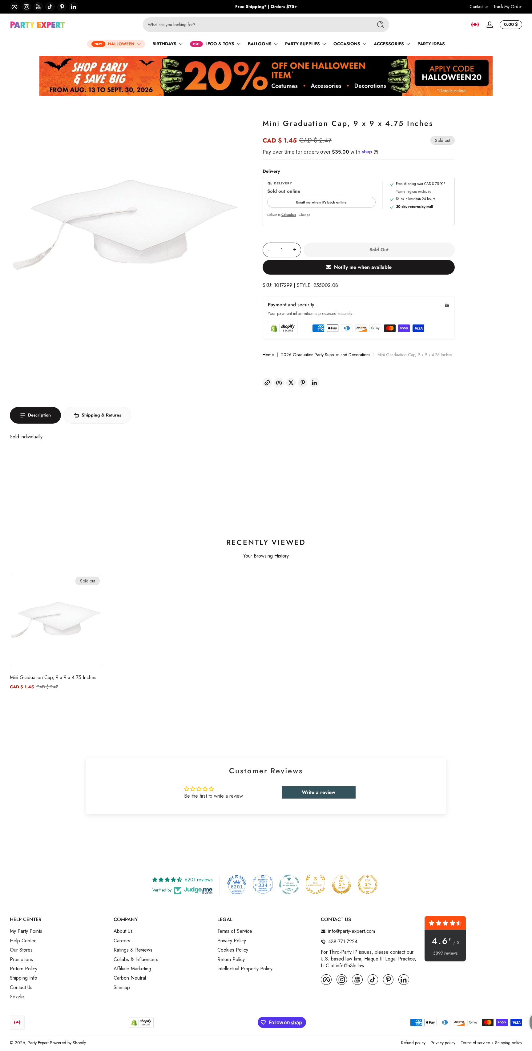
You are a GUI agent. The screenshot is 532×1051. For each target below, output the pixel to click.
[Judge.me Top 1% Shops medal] (341, 884)
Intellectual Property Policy (244, 968)
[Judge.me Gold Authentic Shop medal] (315, 884)
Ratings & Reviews (133, 950)
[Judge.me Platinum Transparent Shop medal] (289, 884)
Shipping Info (23, 978)
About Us (123, 931)
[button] (475, 24)
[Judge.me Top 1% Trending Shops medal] (367, 884)
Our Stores (21, 950)
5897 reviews (445, 953)
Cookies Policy (232, 950)
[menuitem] (58, 931)
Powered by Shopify (68, 1043)
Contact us (479, 7)
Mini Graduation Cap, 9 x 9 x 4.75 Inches (53, 677)
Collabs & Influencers (136, 959)
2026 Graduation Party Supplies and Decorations (325, 355)
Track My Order (507, 7)
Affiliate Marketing (132, 968)
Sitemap (122, 987)
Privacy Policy (231, 940)
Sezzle (17, 996)
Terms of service (475, 1043)
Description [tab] (39, 415)
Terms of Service (234, 931)
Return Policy (23, 968)
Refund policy (413, 1043)
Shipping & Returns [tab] (101, 415)
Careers (122, 940)
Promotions (21, 959)
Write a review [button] (318, 792)
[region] (266, 6)
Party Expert (38, 1043)
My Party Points (26, 931)
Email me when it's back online (321, 202)
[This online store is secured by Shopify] (282, 328)
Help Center (23, 940)
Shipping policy (508, 1043)
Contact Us (21, 987)
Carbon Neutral (130, 978)
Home (268, 355)
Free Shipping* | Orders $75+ (266, 7)
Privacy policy (443, 1043)
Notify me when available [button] (363, 267)
